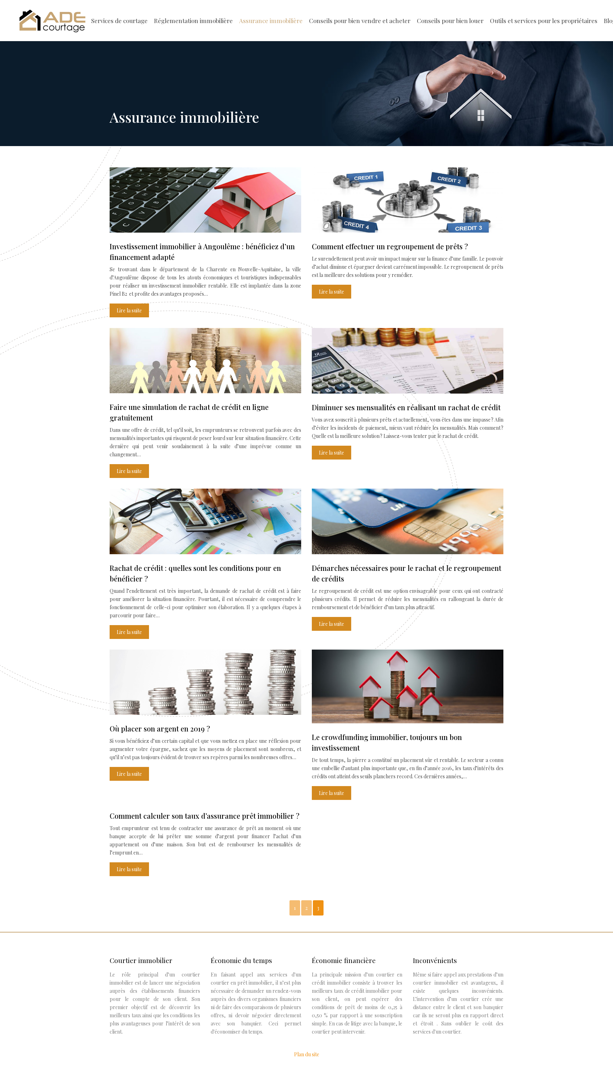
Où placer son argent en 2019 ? (160, 728)
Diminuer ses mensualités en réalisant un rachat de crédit (406, 407)
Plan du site (306, 1054)
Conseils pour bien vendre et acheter (359, 20)
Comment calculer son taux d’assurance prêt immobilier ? (204, 815)
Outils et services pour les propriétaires (543, 20)
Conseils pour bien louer (450, 20)
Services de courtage (119, 20)
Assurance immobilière (271, 20)
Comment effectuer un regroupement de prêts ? (390, 246)
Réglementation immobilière (193, 20)
